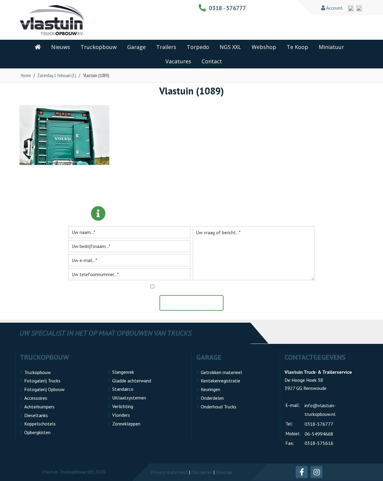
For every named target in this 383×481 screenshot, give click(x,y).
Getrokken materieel (221, 372)
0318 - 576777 (227, 8)
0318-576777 (319, 424)
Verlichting (122, 406)
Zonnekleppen (126, 424)
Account (334, 8)
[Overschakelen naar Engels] (350, 8)
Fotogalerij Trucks (42, 381)
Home (26, 75)
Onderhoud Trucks (218, 407)
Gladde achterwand (131, 381)
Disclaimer (201, 472)
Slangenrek (123, 372)
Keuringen (210, 389)
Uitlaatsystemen (129, 398)
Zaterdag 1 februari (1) (56, 75)
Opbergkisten (37, 432)
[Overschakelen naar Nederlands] (359, 8)
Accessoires (35, 398)
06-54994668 (319, 434)
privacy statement (220, 286)
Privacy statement (169, 472)
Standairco (122, 389)
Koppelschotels (40, 424)
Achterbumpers (39, 407)
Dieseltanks (36, 415)
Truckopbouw (37, 372)
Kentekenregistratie (220, 381)
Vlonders (121, 415)
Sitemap (224, 472)
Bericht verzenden (194, 303)
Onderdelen (212, 398)
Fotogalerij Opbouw (44, 389)
